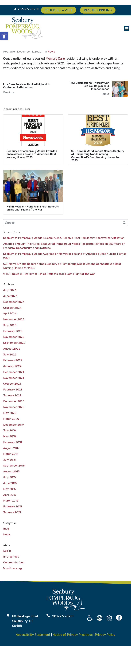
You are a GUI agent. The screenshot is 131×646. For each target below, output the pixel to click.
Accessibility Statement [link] (33, 635)
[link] (4, 36)
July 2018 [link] (9, 430)
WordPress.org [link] (12, 568)
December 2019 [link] (13, 424)
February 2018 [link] (12, 442)
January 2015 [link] (12, 512)
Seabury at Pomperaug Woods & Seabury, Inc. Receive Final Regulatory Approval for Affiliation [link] (63, 237)
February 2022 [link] (13, 360)
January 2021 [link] (12, 395)
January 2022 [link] (12, 366)
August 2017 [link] (11, 448)
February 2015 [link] (12, 506)
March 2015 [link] (10, 500)
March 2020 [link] (11, 418)
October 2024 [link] (12, 307)
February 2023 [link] (13, 331)
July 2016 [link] (9, 459)
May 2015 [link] (9, 489)
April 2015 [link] (9, 494)
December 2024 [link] (13, 301)
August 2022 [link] (11, 348)
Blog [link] (6, 528)
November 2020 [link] (13, 407)
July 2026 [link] (9, 290)
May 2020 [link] (9, 412)
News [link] (51, 51)
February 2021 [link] (12, 389)
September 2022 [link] (14, 342)
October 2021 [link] (12, 383)
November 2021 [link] (13, 377)
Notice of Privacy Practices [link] (73, 635)
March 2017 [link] (10, 453)
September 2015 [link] (14, 465)
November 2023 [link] (13, 319)
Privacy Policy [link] (105, 635)
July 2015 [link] (9, 477)
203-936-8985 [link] (28, 9)
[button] (126, 28)
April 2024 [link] (10, 313)
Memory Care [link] (55, 58)
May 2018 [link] (9, 436)
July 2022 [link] (9, 354)
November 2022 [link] (13, 336)
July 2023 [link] (9, 325)
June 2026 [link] (10, 296)
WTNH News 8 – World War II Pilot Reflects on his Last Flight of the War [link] (49, 273)
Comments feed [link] (13, 562)
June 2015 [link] (10, 483)
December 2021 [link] (13, 372)
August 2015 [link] (11, 471)
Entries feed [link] (11, 556)
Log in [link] (7, 550)
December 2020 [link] (13, 401)
